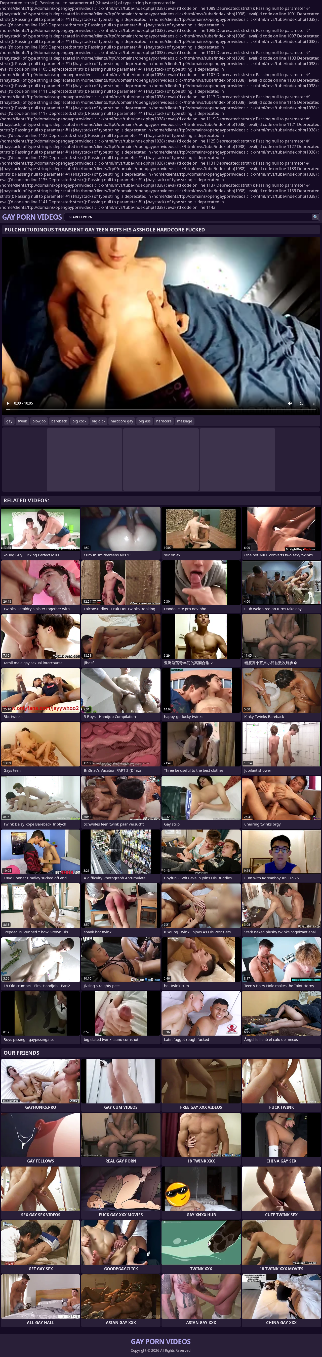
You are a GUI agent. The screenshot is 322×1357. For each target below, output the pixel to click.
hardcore (164, 421)
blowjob (39, 421)
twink (22, 421)
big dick (98, 421)
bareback (59, 421)
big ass (145, 421)
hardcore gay (122, 421)
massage (184, 421)
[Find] (315, 217)
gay (9, 421)
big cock (79, 421)
